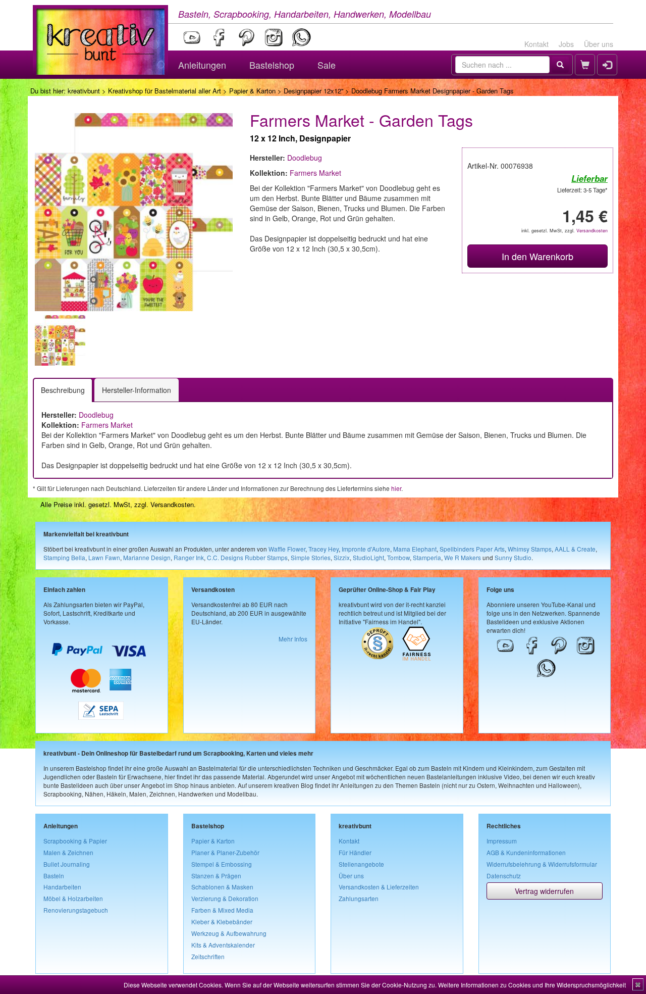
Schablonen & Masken (222, 886)
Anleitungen (202, 64)
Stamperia (427, 557)
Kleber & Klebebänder (221, 921)
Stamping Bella (64, 557)
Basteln (53, 875)
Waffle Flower (286, 548)
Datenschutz (504, 875)
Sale (326, 64)
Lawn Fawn (104, 557)
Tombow (398, 557)
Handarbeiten (62, 886)
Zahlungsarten (359, 898)
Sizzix (342, 557)
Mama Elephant (415, 548)
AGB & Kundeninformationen (526, 852)
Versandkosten (592, 230)
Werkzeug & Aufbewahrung (228, 933)
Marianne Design (147, 557)
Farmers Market (315, 173)
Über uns (598, 44)
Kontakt (536, 44)
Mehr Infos (293, 638)
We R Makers (462, 557)
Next (248, 340)
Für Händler (355, 852)
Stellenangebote (361, 864)
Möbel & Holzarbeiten (73, 898)
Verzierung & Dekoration (224, 898)
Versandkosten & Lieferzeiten (379, 886)
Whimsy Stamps (530, 548)
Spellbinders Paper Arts (472, 548)
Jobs (566, 44)
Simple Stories (311, 557)
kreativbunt (84, 90)
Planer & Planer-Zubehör (225, 852)
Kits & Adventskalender (223, 944)
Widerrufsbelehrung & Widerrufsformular (542, 864)
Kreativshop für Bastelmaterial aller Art (164, 90)
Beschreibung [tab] (63, 390)
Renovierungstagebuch (75, 910)
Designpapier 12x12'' (313, 90)
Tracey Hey (323, 548)
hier (396, 488)
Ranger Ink (189, 557)
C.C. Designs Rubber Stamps (247, 557)
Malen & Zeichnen (68, 852)
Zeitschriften (208, 956)
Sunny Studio (513, 557)
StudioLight (368, 557)
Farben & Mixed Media (222, 910)
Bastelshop (271, 64)
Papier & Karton (252, 90)
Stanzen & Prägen (216, 875)
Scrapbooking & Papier (75, 840)
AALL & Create (575, 548)
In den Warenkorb (537, 256)
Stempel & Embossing (221, 864)
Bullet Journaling (66, 864)
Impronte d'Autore (366, 548)
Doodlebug (304, 158)
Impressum (502, 840)
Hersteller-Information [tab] (136, 390)
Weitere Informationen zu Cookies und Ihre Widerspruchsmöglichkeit (532, 984)
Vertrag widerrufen (544, 891)
